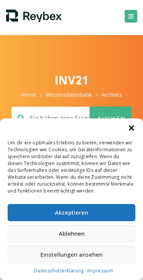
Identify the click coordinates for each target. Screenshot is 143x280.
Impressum (100, 270)
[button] (131, 128)
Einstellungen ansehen (71, 254)
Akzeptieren (71, 212)
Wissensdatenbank (69, 94)
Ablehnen (72, 233)
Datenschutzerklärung (59, 270)
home (28, 94)
